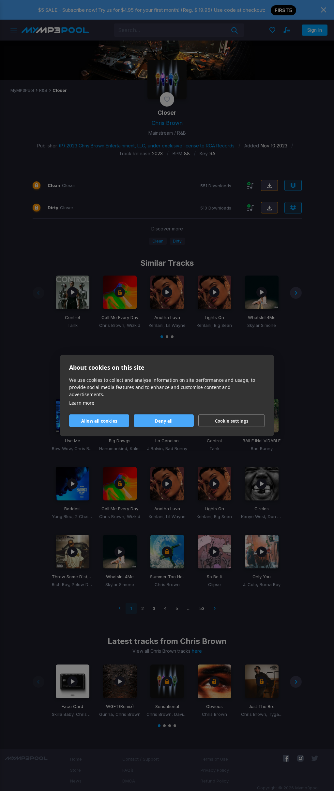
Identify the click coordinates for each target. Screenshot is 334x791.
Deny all (164, 421)
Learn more (81, 403)
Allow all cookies (99, 421)
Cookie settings (232, 421)
